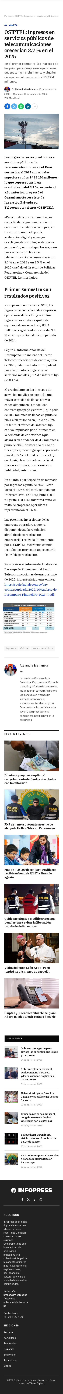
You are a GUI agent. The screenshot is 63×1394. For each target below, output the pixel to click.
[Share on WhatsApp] (21, 106)
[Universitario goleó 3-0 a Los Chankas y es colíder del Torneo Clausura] (11, 1097)
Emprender (10, 1354)
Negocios (9, 1349)
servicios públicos (43, 648)
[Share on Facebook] (7, 106)
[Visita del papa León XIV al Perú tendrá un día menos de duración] (31, 948)
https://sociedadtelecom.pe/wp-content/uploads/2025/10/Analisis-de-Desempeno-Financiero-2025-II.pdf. (31, 590)
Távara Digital (36, 1383)
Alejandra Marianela (25, 89)
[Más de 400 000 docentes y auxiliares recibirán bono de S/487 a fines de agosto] (31, 850)
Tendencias (10, 1343)
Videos (7, 1365)
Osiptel (24, 648)
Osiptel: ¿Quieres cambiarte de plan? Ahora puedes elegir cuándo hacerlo (30, 1015)
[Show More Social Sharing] (35, 106)
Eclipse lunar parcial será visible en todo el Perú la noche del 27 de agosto (39, 1138)
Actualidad (11, 25)
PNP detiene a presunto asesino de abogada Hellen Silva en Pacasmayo (29, 826)
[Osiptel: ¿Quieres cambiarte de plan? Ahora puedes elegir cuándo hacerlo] (31, 993)
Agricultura (10, 1360)
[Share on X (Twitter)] (14, 106)
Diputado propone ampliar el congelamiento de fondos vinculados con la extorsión (30, 779)
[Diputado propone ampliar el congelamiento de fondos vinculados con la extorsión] (31, 756)
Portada (8, 16)
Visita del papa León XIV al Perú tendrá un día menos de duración (27, 969)
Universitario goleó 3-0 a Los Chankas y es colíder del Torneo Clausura (39, 1097)
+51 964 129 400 (13, 1316)
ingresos (11, 648)
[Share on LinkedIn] (28, 106)
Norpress (43, 1380)
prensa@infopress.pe (15, 1295)
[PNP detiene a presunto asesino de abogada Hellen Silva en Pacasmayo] (31, 804)
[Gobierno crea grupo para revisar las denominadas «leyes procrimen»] (11, 1052)
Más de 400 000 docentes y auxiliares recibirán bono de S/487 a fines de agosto (30, 873)
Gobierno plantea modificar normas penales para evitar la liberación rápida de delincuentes (29, 922)
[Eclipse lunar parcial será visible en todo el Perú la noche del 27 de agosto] (11, 1138)
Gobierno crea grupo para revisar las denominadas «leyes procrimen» (39, 1052)
